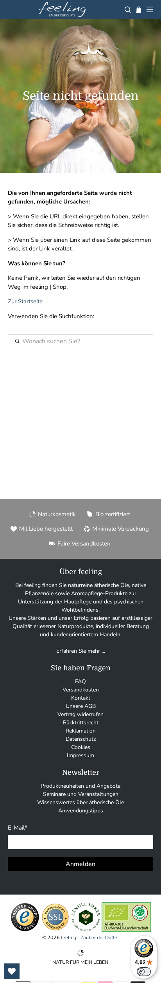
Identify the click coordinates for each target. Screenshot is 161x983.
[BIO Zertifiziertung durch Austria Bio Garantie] (126, 930)
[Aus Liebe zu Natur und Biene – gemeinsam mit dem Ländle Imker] (85, 930)
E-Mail (17, 828)
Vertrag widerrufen (80, 714)
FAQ (80, 681)
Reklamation (81, 731)
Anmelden (80, 864)
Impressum (80, 755)
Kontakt (80, 698)
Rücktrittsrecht (80, 722)
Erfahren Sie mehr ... (80, 651)
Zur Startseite (25, 301)
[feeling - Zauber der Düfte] (62, 9)
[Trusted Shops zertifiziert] (24, 930)
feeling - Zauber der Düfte (89, 937)
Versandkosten (81, 689)
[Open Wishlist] (12, 971)
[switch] (144, 971)
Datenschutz (81, 739)
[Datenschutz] (55, 930)
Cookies (80, 747)
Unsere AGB (81, 706)
